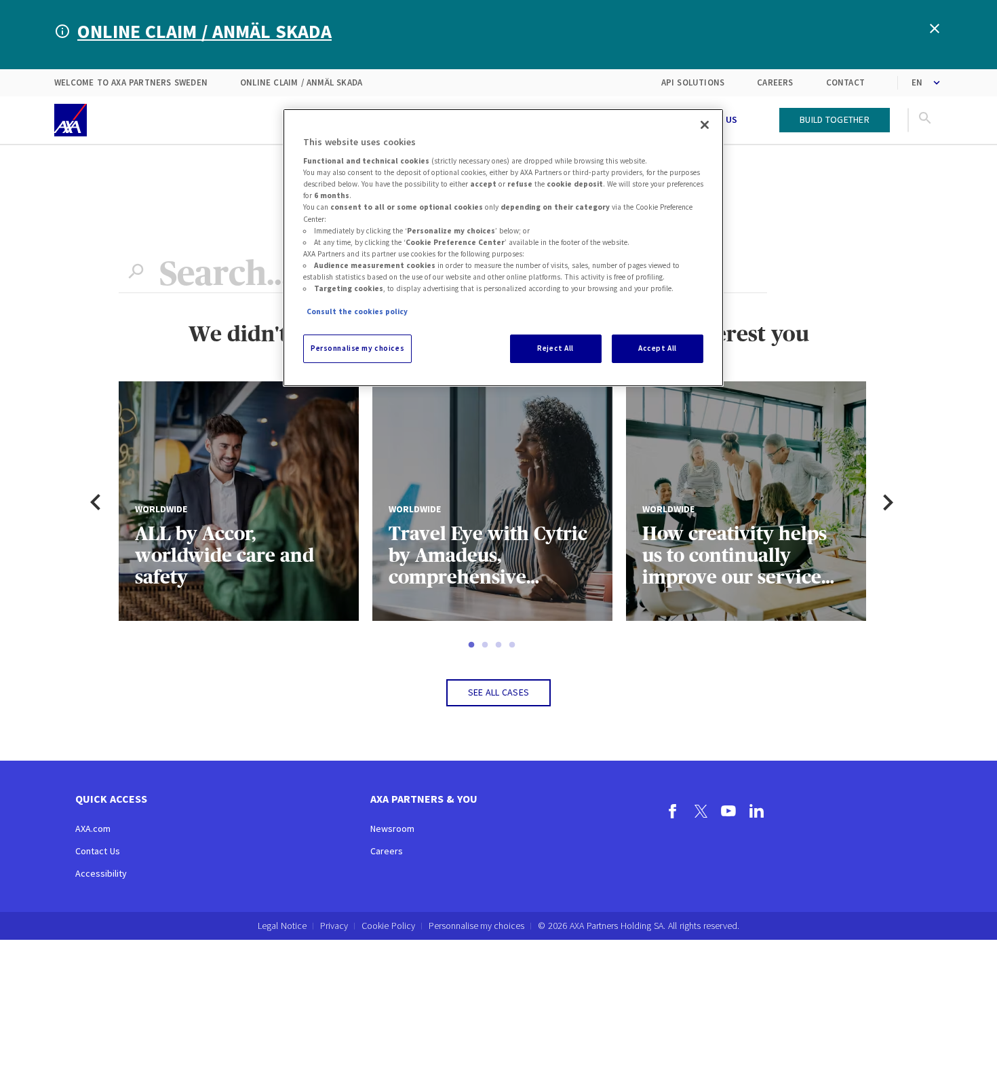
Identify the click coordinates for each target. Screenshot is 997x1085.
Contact (845, 82)
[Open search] (925, 120)
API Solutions (693, 82)
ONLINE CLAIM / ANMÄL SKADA (204, 31)
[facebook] (673, 813)
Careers (775, 82)
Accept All (657, 348)
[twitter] (700, 813)
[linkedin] (756, 813)
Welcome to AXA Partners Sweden (131, 82)
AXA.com (93, 828)
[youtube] (728, 813)
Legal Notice (282, 925)
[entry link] (764, 120)
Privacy (334, 925)
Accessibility (101, 873)
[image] (70, 120)
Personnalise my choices (476, 926)
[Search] (135, 273)
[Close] (705, 125)
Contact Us (97, 851)
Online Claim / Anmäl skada (301, 82)
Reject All (555, 348)
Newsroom (392, 828)
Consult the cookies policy (357, 311)
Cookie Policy (388, 925)
